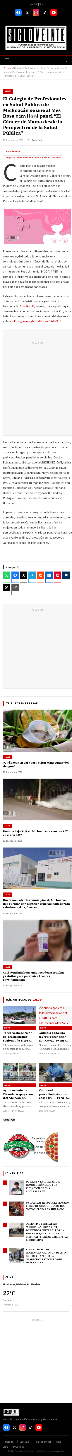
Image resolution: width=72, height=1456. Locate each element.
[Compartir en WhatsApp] (6, 575)
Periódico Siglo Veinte (25, 1451)
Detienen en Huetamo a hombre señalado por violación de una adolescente (43, 1186)
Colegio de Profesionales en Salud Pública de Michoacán (33, 157)
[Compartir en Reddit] (40, 575)
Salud (7, 91)
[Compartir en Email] (66, 575)
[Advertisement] (36, 385)
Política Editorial (42, 1442)
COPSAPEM (27, 306)
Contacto (24, 1442)
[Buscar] (65, 60)
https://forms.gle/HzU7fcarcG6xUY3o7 (36, 321)
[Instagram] (36, 12)
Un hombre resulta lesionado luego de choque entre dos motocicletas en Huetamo (47, 1206)
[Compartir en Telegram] (32, 575)
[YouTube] (53, 12)
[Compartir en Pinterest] (57, 575)
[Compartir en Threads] (6, 587)
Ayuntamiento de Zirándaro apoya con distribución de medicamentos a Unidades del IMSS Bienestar (18, 1099)
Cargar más (9, 1120)
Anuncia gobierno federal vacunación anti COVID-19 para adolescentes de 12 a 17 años (55, 1040)
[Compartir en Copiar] (15, 587)
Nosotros (9, 1442)
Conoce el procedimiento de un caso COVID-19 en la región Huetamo (53, 1096)
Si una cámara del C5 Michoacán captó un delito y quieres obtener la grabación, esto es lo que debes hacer (47, 1256)
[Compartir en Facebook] (15, 575)
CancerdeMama (12, 151)
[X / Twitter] (27, 12)
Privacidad (18, 1447)
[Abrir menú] (7, 60)
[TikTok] (45, 12)
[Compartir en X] (23, 575)
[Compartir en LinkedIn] (49, 575)
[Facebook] (18, 12)
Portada (7, 68)
